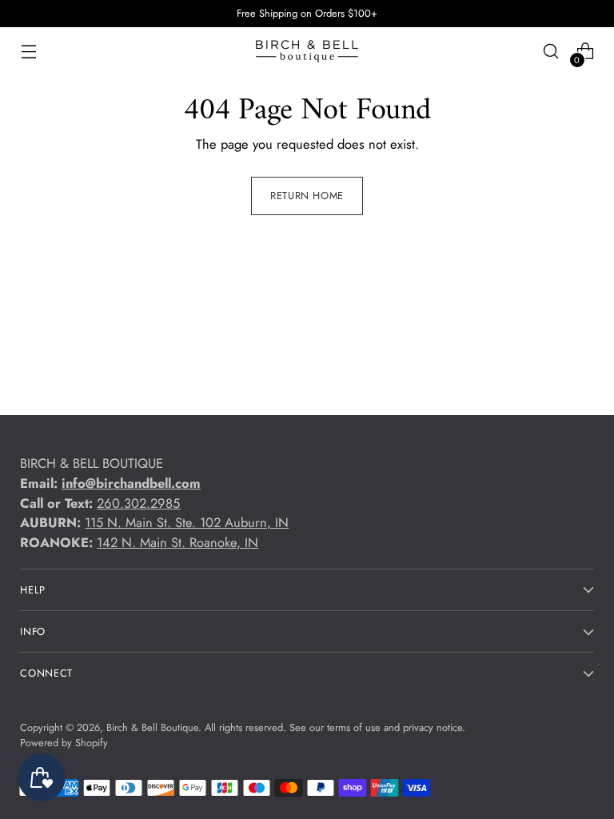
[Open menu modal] (28, 51)
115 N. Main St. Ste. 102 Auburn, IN (187, 522)
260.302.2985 (138, 503)
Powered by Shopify (64, 742)
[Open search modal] (551, 51)
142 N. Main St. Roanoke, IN (177, 542)
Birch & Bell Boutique (152, 727)
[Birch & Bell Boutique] (307, 51)
